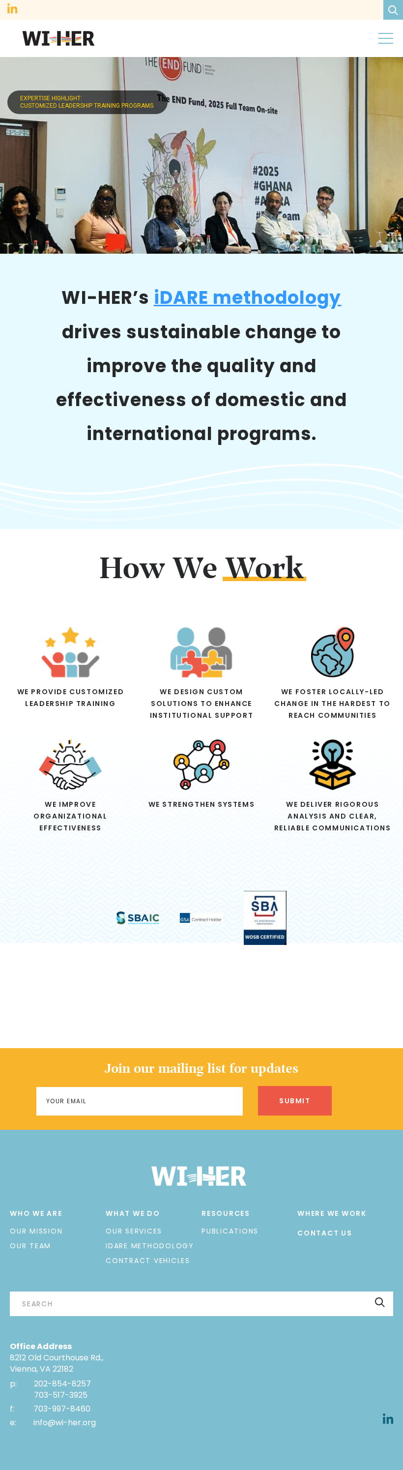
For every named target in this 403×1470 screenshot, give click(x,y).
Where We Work (332, 1213)
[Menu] (385, 38)
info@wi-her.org (64, 1422)
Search (379, 1302)
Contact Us (324, 1233)
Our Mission (36, 1231)
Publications (230, 1231)
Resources (226, 1213)
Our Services (134, 1231)
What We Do (133, 1213)
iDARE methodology (248, 297)
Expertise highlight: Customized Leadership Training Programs (87, 102)
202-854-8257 (62, 1383)
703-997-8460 (60, 1408)
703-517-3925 (60, 1395)
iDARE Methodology (150, 1245)
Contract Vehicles (148, 1260)
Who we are (36, 1213)
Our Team (30, 1245)
